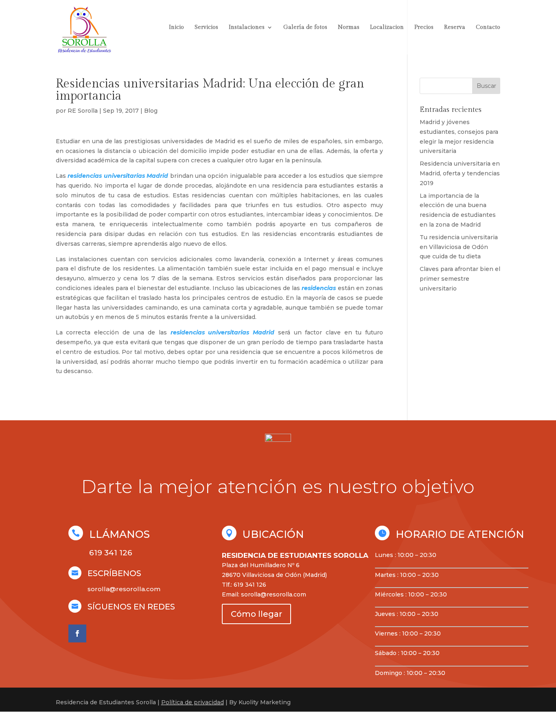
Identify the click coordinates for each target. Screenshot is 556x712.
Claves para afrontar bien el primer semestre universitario (460, 278)
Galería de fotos (305, 27)
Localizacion (387, 27)
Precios (423, 27)
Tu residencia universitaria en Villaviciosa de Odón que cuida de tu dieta (459, 247)
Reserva (454, 27)
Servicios (206, 27)
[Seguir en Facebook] (77, 633)
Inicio (176, 27)
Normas (348, 27)
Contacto (488, 27)
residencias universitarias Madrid (118, 175)
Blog (151, 110)
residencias (319, 288)
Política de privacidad (192, 702)
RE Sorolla (83, 110)
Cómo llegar (256, 614)
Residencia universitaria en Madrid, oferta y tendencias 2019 (460, 173)
